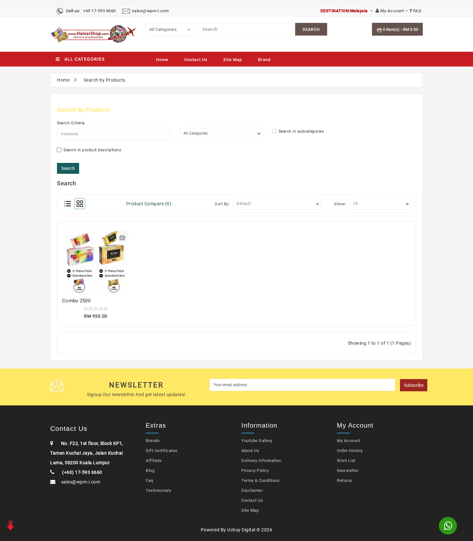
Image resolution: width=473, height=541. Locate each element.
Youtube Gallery (257, 440)
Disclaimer (252, 490)
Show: (340, 203)
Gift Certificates (162, 450)
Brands (153, 440)
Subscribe (413, 385)
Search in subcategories (301, 131)
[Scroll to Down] (9, 525)
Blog (150, 470)
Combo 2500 (76, 301)
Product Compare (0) (149, 203)
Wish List (346, 460)
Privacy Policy (255, 470)
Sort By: (222, 203)
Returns (344, 480)
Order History (350, 450)
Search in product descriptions (92, 150)
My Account (348, 440)
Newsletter (347, 470)
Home (162, 59)
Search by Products (104, 80)
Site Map (232, 59)
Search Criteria (71, 123)
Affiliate (154, 460)
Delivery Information (261, 460)
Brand (264, 59)
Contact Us (196, 59)
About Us (250, 450)
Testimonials (158, 490)
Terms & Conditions (260, 480)
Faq (149, 480)
